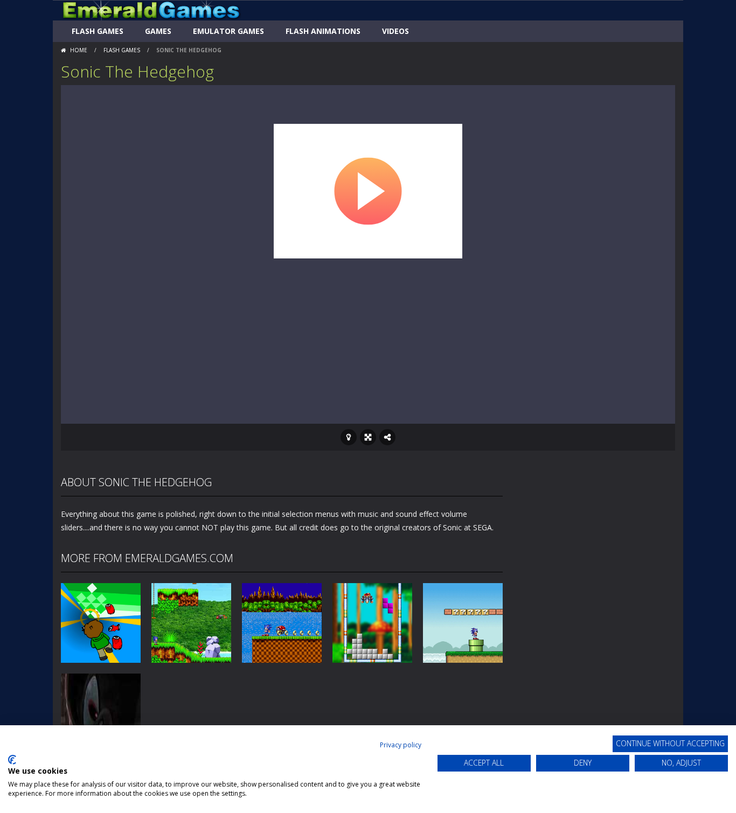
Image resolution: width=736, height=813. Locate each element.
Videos (395, 31)
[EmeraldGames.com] (151, 9)
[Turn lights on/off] (349, 437)
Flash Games (97, 31)
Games (158, 31)
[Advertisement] (368, 337)
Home (78, 50)
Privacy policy (400, 744)
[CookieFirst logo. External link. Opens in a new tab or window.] (12, 760)
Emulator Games (228, 31)
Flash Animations (323, 31)
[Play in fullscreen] (368, 437)
